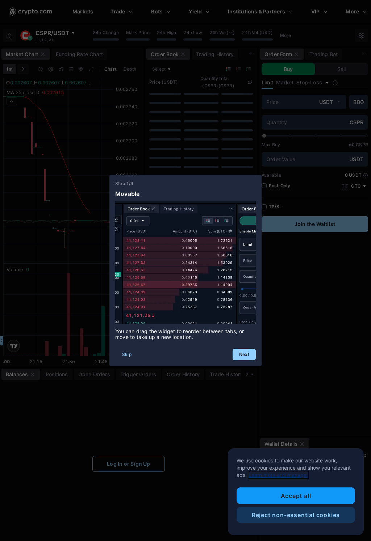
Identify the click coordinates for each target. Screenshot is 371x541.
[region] (296, 491)
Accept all (296, 495)
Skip (127, 354)
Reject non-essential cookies (296, 515)
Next (244, 354)
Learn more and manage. (278, 475)
